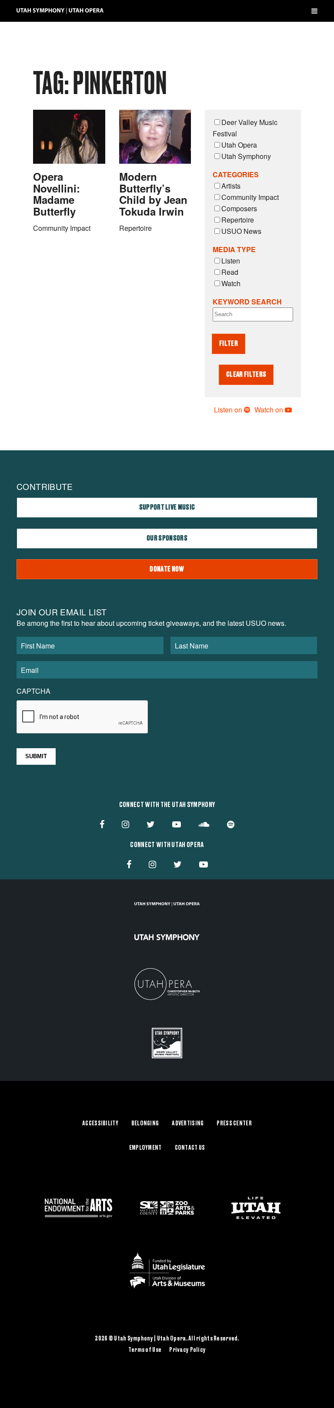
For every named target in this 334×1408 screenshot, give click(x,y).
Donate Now (167, 569)
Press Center (234, 1124)
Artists (230, 186)
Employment (145, 1148)
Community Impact (250, 197)
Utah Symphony (246, 156)
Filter (228, 343)
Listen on (229, 410)
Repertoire (237, 220)
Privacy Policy (187, 1350)
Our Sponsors (167, 538)
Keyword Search (247, 302)
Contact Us (190, 1148)
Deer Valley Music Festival (245, 127)
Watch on (269, 410)
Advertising (188, 1124)
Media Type (234, 249)
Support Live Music (167, 507)
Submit (36, 756)
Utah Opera (239, 145)
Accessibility (100, 1124)
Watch (230, 283)
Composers (239, 208)
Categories (236, 174)
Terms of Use (144, 1350)
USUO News (241, 231)
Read (229, 272)
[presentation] (83, 717)
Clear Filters (246, 374)
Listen (230, 261)
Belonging (145, 1124)
